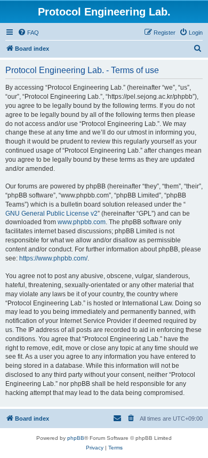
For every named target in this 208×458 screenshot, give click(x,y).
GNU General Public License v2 (51, 213)
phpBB (75, 438)
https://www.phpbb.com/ (53, 258)
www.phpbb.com (82, 222)
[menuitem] (28, 32)
